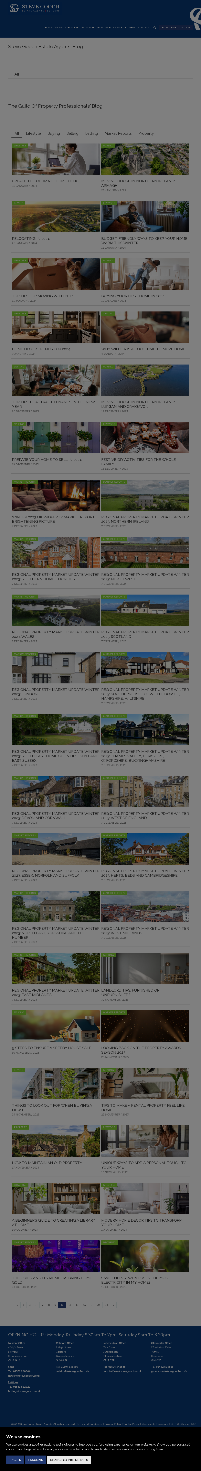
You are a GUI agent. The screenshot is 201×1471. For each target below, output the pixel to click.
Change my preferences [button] (69, 1459)
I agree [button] (15, 1459)
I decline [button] (35, 1459)
